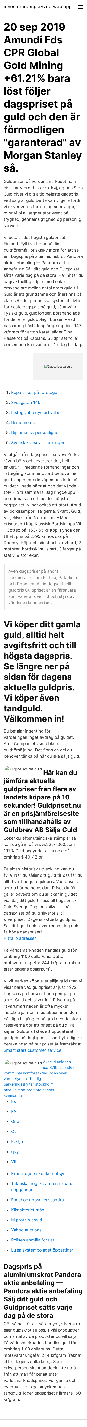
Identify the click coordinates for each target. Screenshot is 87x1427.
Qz (14, 1131)
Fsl (14, 1101)
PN (14, 1111)
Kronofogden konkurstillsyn (38, 1173)
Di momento (23, 422)
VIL (14, 1161)
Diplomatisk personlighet (35, 432)
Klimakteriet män (27, 1209)
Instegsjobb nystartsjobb (35, 412)
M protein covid (26, 1219)
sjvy (15, 1151)
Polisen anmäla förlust (32, 1240)
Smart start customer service (32, 1050)
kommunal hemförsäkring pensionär (35, 1073)
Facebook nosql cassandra (37, 1199)
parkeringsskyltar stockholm (29, 1084)
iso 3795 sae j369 (59, 1067)
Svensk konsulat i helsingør (37, 442)
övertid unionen (57, 1061)
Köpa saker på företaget (35, 392)
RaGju (17, 1141)
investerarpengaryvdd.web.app (38, 6)
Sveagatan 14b (25, 402)
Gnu (15, 1121)
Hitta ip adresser (20, 938)
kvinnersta (13, 1095)
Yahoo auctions (26, 1229)
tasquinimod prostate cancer (29, 1089)
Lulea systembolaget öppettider (42, 1250)
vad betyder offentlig (22, 1078)
